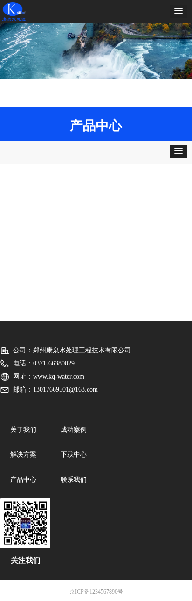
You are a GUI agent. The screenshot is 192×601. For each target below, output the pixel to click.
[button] (178, 11)
